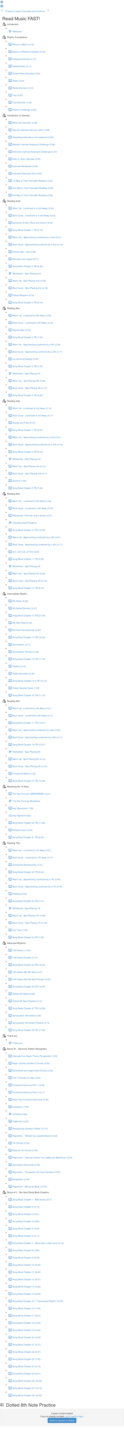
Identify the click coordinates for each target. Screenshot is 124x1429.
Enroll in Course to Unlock (62, 1420)
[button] (2, 2)
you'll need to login (74, 1416)
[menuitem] (2, 6)
